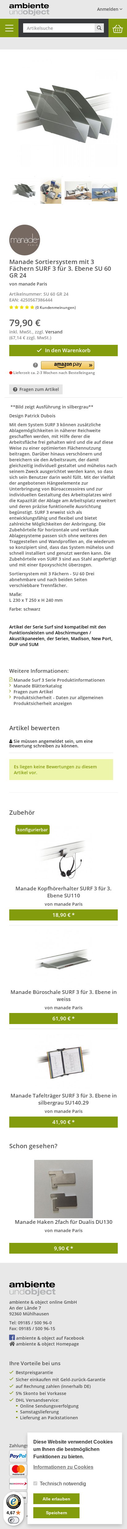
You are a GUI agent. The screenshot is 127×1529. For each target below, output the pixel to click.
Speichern (56, 1512)
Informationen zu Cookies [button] (63, 1467)
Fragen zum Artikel (39, 389)
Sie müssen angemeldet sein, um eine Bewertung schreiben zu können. (51, 743)
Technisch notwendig (63, 1483)
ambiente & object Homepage (47, 1344)
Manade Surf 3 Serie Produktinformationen (59, 680)
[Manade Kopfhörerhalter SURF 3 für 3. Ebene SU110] (63, 855)
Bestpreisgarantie (34, 1372)
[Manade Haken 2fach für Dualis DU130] (63, 1189)
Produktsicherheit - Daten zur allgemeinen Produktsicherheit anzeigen (58, 700)
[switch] (13, 1520)
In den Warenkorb (68, 350)
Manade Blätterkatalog (38, 686)
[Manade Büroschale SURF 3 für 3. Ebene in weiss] (63, 959)
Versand (54, 332)
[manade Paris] (24, 239)
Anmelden (108, 9)
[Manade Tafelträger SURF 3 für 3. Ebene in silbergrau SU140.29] (63, 1063)
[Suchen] (99, 28)
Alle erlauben (56, 1498)
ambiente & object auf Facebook (50, 1338)
